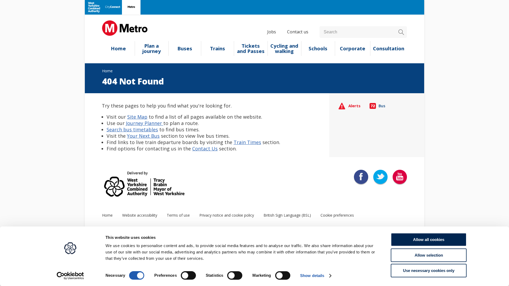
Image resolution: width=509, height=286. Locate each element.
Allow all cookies (428, 239)
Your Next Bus (143, 136)
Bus (378, 105)
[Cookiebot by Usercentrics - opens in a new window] (70, 276)
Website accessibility (139, 215)
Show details (312, 275)
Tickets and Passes (251, 48)
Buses (184, 48)
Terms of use (178, 215)
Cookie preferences (337, 215)
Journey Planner (144, 123)
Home (118, 48)
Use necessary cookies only (428, 270)
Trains (217, 48)
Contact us (297, 32)
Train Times (247, 142)
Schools (318, 48)
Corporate (352, 48)
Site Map (137, 117)
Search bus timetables (132, 129)
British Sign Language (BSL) (287, 215)
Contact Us (205, 148)
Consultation (388, 48)
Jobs (271, 32)
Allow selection (429, 255)
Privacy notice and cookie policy (226, 215)
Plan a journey (151, 48)
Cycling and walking (284, 48)
